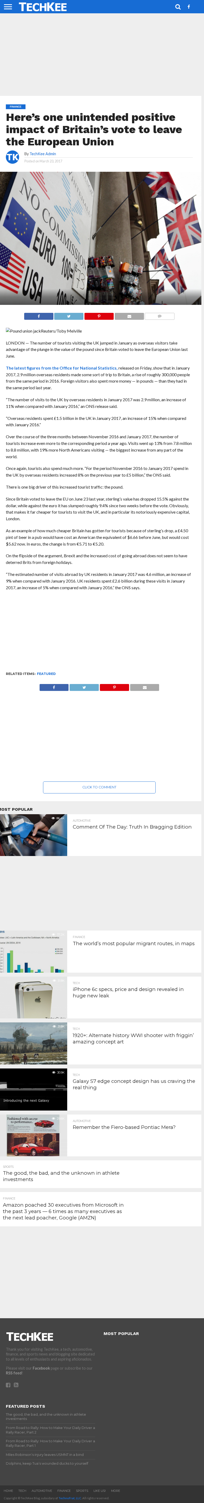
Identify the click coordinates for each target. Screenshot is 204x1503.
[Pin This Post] (99, 314)
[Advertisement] (99, 633)
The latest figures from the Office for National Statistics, (62, 367)
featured (46, 674)
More (115, 1491)
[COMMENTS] (160, 314)
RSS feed (14, 1373)
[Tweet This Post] (69, 314)
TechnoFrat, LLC (69, 1498)
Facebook (41, 1368)
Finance (64, 1491)
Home (8, 1491)
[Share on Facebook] (38, 314)
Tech (22, 1491)
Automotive (42, 1491)
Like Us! (100, 1491)
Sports (82, 1491)
